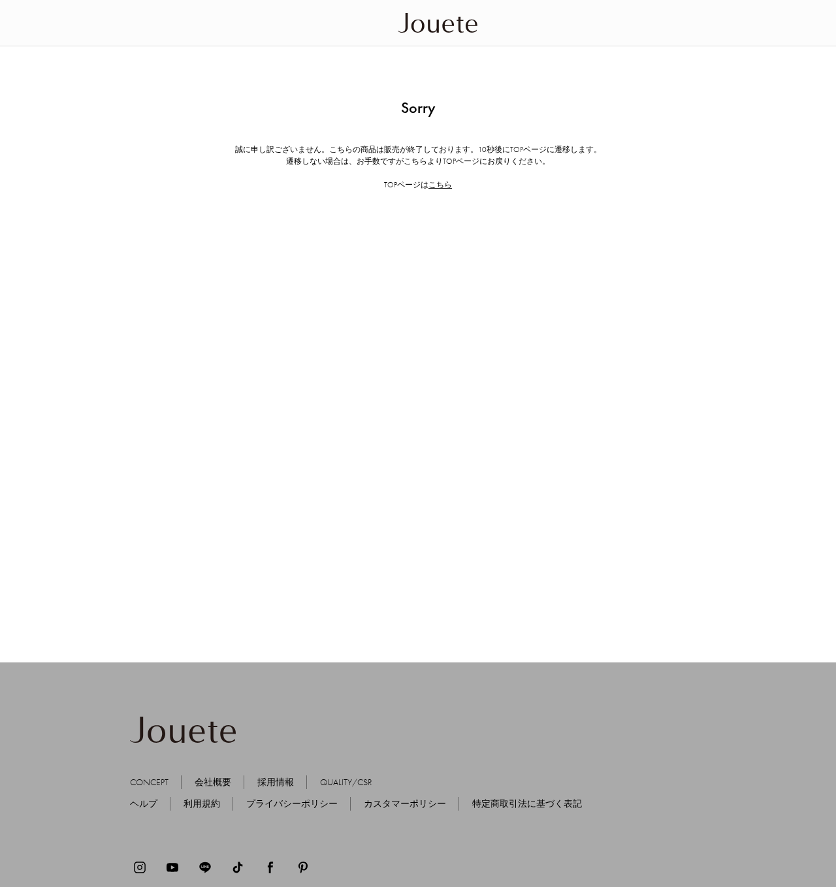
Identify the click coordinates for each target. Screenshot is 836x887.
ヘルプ (143, 803)
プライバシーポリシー (292, 803)
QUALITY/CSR (346, 782)
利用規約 (202, 803)
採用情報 (275, 782)
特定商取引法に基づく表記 (527, 803)
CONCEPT (149, 782)
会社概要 (213, 782)
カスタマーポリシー (405, 803)
